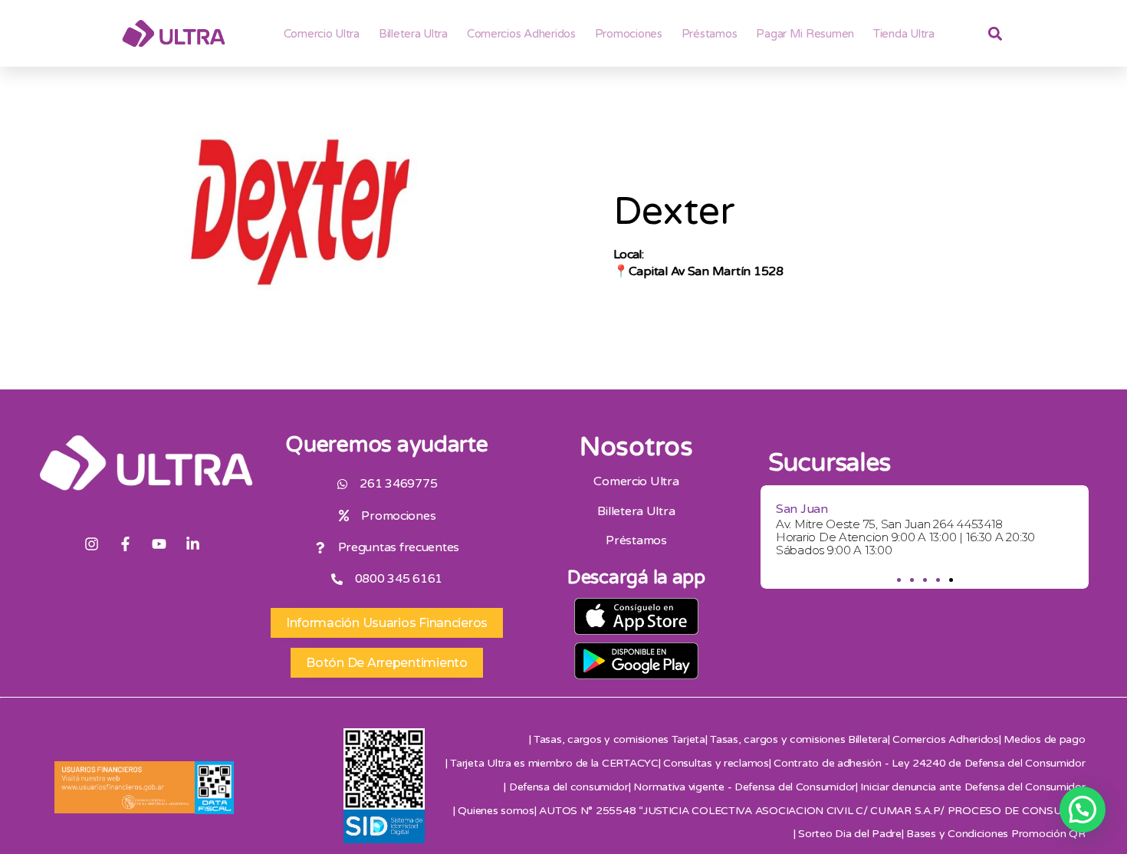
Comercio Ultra (322, 34)
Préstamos (710, 34)
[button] (898, 580)
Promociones (628, 34)
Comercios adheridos (521, 34)
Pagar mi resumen (805, 34)
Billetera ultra (413, 34)
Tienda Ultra (904, 34)
